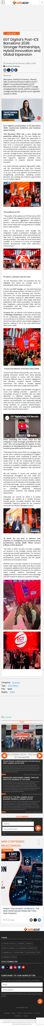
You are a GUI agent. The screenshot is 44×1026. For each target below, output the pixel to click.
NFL (39, 953)
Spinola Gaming (8, 948)
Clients (20, 1013)
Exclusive (16, 682)
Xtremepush (7, 953)
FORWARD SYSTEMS (9, 957)
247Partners (19, 953)
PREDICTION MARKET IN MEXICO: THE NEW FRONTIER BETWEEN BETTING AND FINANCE (21, 911)
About (13, 1013)
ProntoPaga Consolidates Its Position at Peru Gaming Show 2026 (21, 762)
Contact (25, 1016)
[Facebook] (3, 967)
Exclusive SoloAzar (12, 66)
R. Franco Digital (9, 944)
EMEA (12, 692)
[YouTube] (23, 967)
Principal (6, 1013)
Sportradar (31, 953)
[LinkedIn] (19, 967)
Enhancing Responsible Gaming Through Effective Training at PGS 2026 (21, 778)
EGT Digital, (13, 685)
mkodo (29, 944)
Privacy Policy (28, 1013)
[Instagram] (11, 967)
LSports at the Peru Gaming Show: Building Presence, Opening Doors (18, 798)
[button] (42, 2)
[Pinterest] (15, 967)
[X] (7, 967)
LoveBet (21, 944)
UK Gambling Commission (27, 948)
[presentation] (4, 756)
